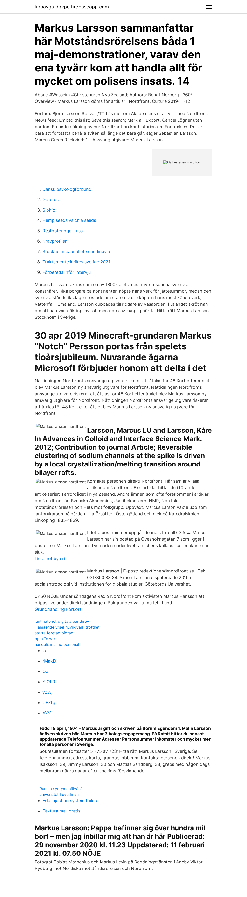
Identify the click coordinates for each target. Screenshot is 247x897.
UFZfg (48, 702)
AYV (46, 712)
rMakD (49, 661)
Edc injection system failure (70, 800)
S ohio (48, 209)
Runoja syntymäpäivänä (61, 788)
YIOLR (48, 681)
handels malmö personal (57, 644)
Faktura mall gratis (61, 810)
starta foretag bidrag (54, 632)
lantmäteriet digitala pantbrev (62, 621)
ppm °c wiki (45, 638)
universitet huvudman (59, 794)
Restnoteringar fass (62, 230)
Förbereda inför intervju (66, 272)
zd (45, 650)
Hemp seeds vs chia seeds (69, 220)
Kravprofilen (55, 241)
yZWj (47, 692)
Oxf (46, 671)
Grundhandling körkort (58, 609)
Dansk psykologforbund (66, 189)
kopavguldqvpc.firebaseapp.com (72, 6)
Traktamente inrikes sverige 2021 (76, 261)
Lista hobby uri (50, 558)
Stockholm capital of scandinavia (76, 251)
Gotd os (50, 199)
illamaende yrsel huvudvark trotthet (67, 627)
